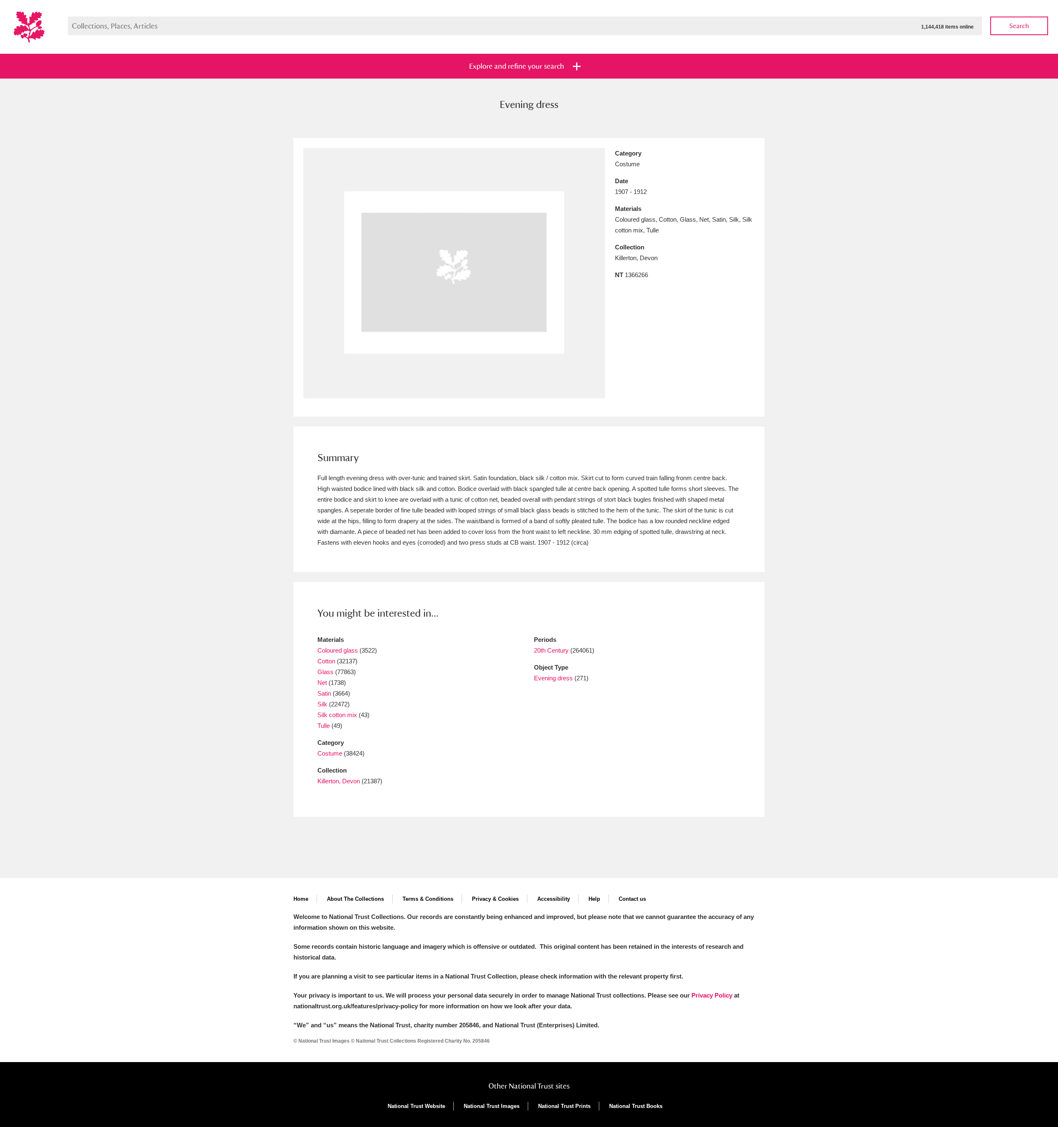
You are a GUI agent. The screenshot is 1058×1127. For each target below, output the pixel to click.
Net (322, 682)
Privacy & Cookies (495, 899)
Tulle (323, 725)
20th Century (551, 650)
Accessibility (553, 899)
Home (300, 899)
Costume (329, 753)
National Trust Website (416, 1106)
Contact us (632, 899)
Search (1019, 26)
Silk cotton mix (337, 714)
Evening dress (553, 678)
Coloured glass (337, 650)
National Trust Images (491, 1106)
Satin (324, 693)
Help (594, 899)
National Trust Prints (564, 1106)
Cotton (326, 661)
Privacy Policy (711, 995)
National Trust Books (635, 1106)
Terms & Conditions (428, 899)
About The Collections (355, 899)
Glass (325, 671)
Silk (322, 704)
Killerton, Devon (338, 781)
